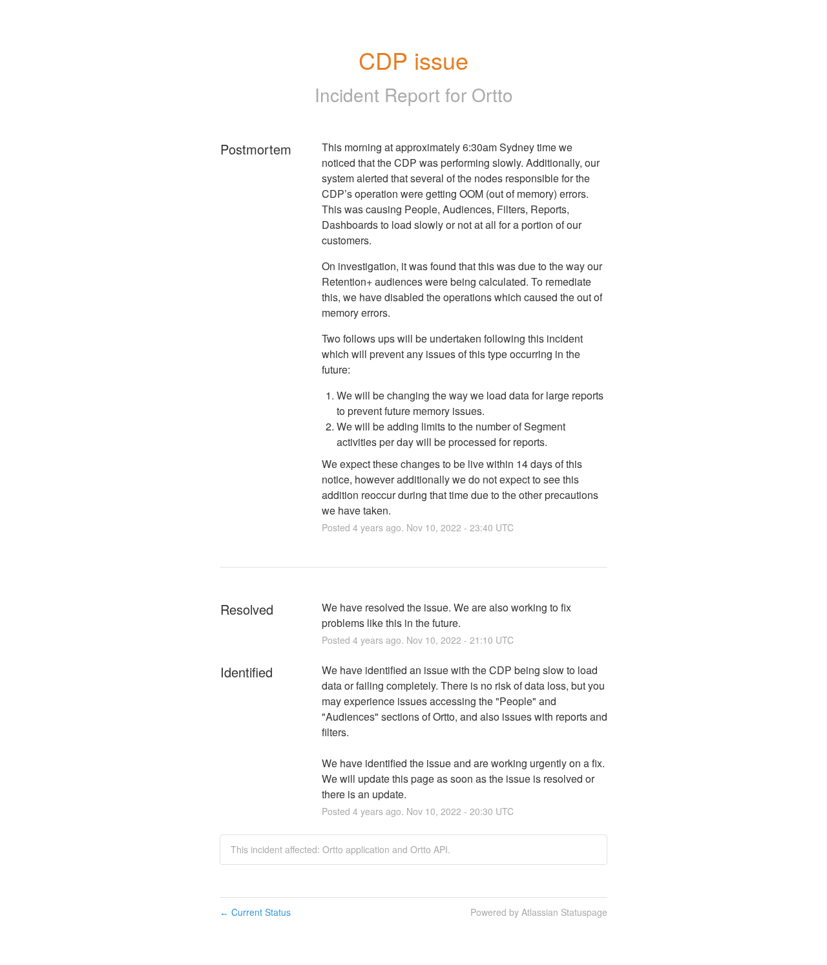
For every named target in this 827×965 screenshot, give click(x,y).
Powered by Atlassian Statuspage (538, 912)
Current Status (255, 912)
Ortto (492, 94)
